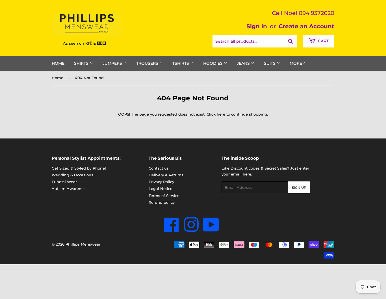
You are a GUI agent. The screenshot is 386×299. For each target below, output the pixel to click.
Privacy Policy (161, 181)
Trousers (147, 63)
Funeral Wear (64, 181)
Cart (323, 41)
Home (58, 63)
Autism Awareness (70, 188)
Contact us (159, 168)
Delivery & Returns (166, 175)
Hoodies (213, 63)
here (221, 114)
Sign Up (299, 187)
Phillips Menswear (83, 244)
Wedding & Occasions (72, 175)
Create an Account (306, 26)
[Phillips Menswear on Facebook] (171, 229)
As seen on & (80, 43)
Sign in (256, 26)
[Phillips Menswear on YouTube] (211, 229)
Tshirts (181, 63)
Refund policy (162, 202)
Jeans (244, 63)
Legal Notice (160, 188)
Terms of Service (164, 195)
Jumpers (113, 63)
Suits (270, 63)
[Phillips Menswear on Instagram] (191, 229)
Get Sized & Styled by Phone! (79, 168)
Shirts (82, 63)
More (296, 63)
